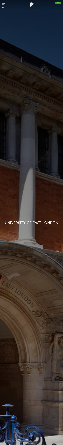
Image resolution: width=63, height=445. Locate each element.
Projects (3, 4)
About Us (3, 1)
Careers (3, 7)
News (2, 5)
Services (3, 3)
